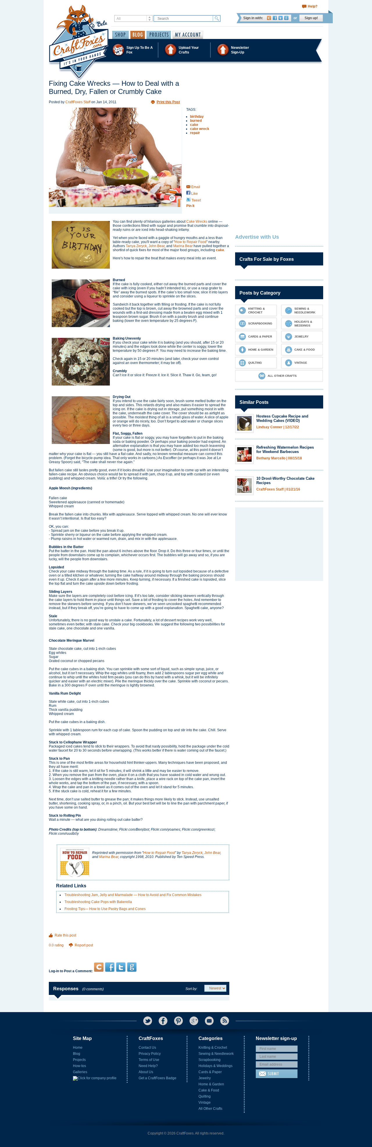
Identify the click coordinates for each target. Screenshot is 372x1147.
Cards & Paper (210, 1072)
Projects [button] (158, 35)
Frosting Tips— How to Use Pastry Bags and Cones (105, 909)
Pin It (190, 206)
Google (286, 18)
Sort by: (191, 989)
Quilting (204, 1096)
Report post (84, 945)
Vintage (204, 1102)
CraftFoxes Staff (77, 102)
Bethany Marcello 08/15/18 (279, 458)
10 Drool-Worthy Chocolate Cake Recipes (285, 480)
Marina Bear (183, 246)
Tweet (196, 200)
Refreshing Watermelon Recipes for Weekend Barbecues (285, 449)
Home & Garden (211, 1084)
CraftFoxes (269, 18)
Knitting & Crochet (212, 1048)
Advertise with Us (257, 237)
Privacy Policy (150, 1054)
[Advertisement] (139, 951)
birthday (197, 117)
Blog (76, 1054)
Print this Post (168, 102)
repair (195, 133)
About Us (146, 1072)
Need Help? (148, 1066)
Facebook (275, 18)
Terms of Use (149, 1060)
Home (78, 1048)
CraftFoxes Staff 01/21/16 (278, 489)
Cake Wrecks (196, 222)
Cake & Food (208, 1090)
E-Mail (209, 1020)
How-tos (79, 1066)
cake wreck (199, 129)
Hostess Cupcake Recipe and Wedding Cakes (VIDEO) (282, 418)
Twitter (280, 18)
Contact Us (147, 1048)
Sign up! (311, 18)
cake (194, 125)
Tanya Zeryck (136, 246)
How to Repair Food (190, 242)
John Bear (156, 246)
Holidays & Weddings (215, 1066)
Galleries (80, 1072)
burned (196, 121)
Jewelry (204, 1078)
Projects (79, 1060)
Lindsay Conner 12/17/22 (277, 427)
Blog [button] (137, 35)
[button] (186, 50)
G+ (193, 1020)
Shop (120, 35)
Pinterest (178, 1020)
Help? (312, 6)
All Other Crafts (210, 1109)
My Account (187, 35)
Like (194, 194)
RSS (224, 1020)
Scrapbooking (209, 1060)
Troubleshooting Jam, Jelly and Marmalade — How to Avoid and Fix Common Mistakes (133, 895)
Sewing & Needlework (216, 1054)
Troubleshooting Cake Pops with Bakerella (98, 902)
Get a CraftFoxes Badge (157, 1078)
